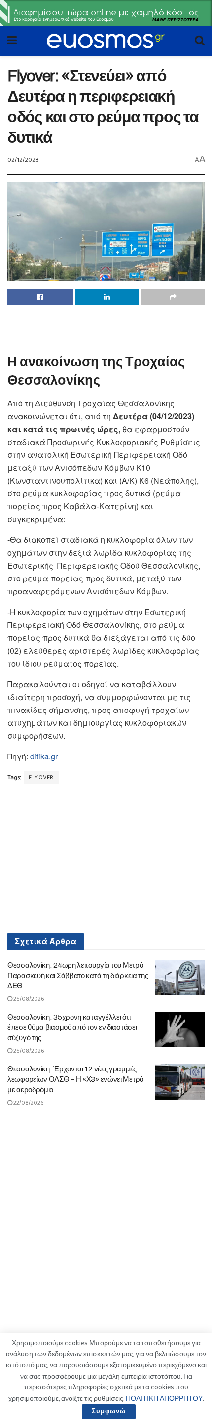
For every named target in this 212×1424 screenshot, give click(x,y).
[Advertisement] (106, 326)
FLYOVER (41, 777)
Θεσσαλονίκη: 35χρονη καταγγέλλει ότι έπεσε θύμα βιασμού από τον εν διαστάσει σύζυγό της (72, 1027)
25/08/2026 (28, 999)
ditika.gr (44, 756)
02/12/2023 (23, 160)
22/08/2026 (28, 1103)
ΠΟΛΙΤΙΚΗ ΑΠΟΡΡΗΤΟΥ (164, 1398)
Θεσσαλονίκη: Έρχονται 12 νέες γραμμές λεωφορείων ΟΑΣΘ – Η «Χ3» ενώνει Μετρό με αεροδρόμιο (75, 1079)
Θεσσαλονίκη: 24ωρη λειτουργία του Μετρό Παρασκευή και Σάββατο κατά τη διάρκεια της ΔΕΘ (77, 975)
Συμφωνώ (109, 1411)
